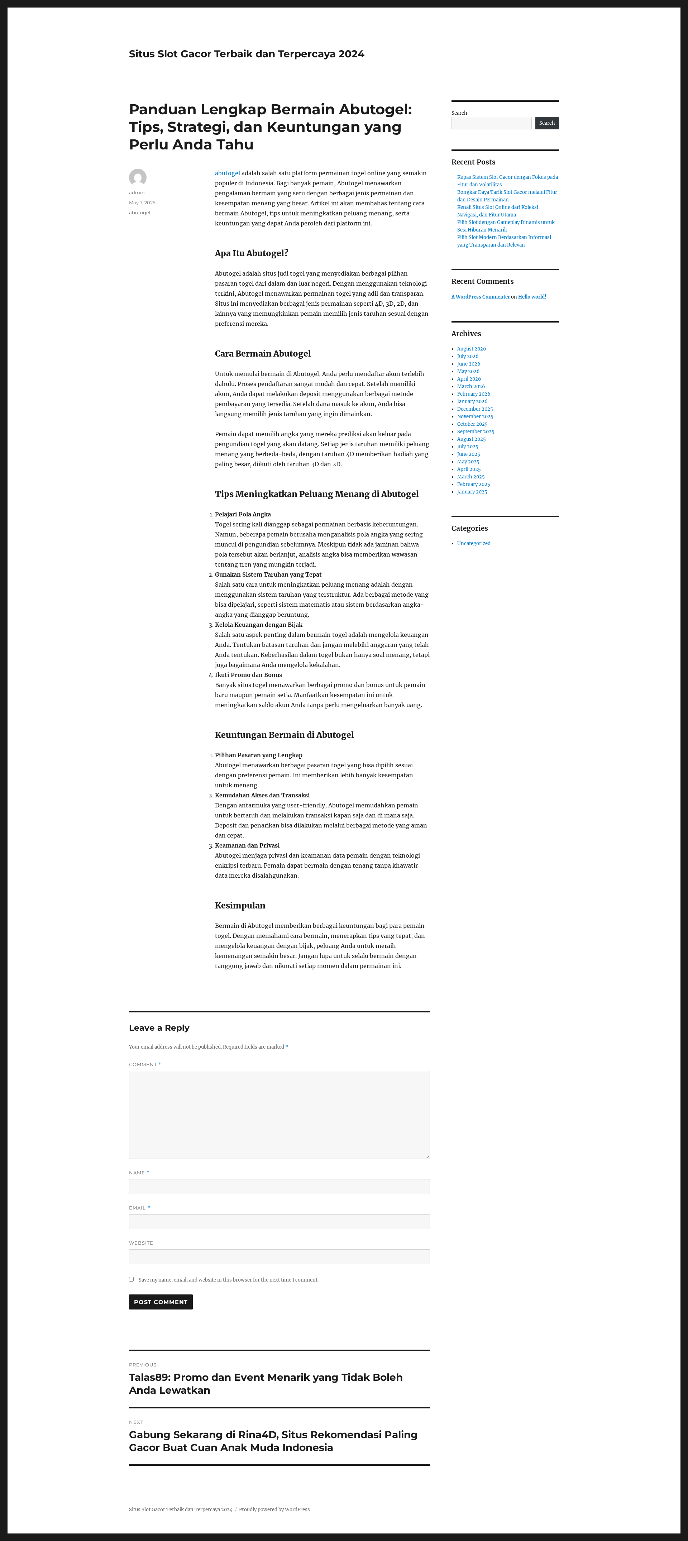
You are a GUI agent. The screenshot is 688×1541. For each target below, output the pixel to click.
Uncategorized (474, 543)
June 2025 (468, 454)
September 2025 (475, 432)
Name (139, 1173)
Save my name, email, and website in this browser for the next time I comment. (229, 1280)
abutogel (227, 173)
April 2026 (469, 379)
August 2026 (471, 349)
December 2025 (475, 409)
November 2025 (475, 417)
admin (137, 192)
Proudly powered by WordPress (274, 1510)
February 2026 (474, 394)
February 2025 (473, 484)
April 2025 (469, 469)
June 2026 (469, 364)
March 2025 (471, 477)
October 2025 (472, 424)
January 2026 (472, 402)
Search (459, 113)
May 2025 (468, 462)
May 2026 (468, 371)
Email (139, 1208)
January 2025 (472, 492)
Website (141, 1243)
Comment (145, 1064)
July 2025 (467, 447)
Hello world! (532, 297)
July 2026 (468, 356)
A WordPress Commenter (481, 297)
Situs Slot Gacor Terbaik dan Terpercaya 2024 (246, 54)
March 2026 (471, 386)
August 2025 (471, 439)
